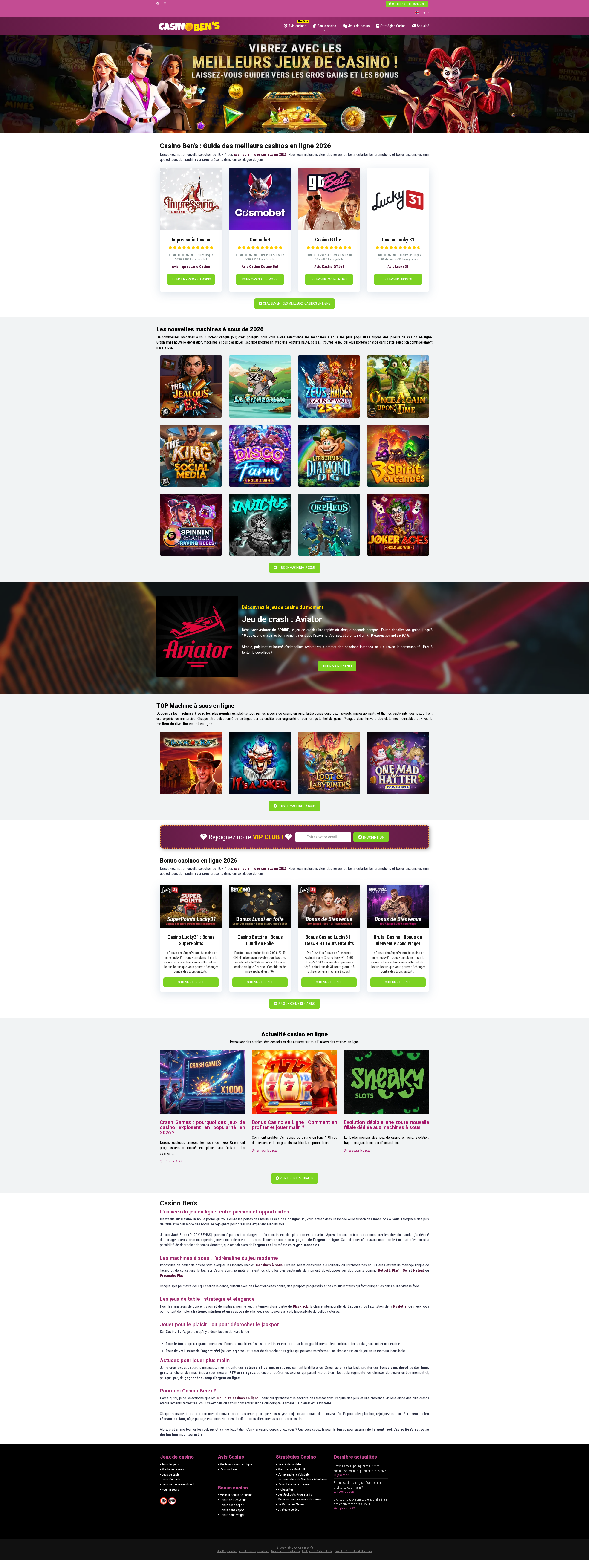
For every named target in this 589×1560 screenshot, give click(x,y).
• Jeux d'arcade (170, 1479)
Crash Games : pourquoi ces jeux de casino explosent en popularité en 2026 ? (202, 1127)
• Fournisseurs (169, 1489)
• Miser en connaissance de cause (298, 1499)
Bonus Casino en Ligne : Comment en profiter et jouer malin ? (294, 1124)
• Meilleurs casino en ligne (235, 1464)
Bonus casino (326, 26)
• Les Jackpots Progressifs (294, 1494)
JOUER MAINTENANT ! (337, 666)
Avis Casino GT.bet (329, 266)
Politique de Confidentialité (317, 1551)
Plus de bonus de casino (296, 1004)
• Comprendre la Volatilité (293, 1474)
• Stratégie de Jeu (287, 1509)
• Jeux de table (169, 1474)
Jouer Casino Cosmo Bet (260, 279)
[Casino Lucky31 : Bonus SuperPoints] (191, 926)
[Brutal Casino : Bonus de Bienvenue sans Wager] (398, 926)
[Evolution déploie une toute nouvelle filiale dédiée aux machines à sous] (386, 1082)
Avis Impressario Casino (191, 266)
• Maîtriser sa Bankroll (290, 1469)
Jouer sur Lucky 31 (398, 279)
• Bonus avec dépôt (231, 1505)
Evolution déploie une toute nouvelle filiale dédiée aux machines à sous (386, 1124)
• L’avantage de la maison (293, 1484)
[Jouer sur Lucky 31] (398, 228)
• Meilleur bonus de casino (235, 1495)
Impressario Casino (191, 240)
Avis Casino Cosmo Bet (260, 266)
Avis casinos (297, 26)
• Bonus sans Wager (231, 1515)
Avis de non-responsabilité (254, 1551)
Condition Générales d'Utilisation (353, 1551)
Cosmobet (260, 240)
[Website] (165, 3)
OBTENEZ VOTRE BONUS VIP (408, 4)
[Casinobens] (189, 24)
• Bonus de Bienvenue (232, 1500)
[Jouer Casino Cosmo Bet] (260, 228)
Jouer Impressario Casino (191, 279)
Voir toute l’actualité (296, 1178)
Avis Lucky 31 (398, 266)
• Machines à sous (172, 1469)
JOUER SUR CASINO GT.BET (329, 279)
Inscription (373, 837)
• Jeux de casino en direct (177, 1484)
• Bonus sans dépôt (231, 1510)
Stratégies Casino (392, 26)
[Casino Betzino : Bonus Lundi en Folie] (260, 926)
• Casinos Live (227, 1469)
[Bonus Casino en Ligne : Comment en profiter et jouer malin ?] (294, 1082)
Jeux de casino (358, 26)
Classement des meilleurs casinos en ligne (296, 303)
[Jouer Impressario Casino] (191, 228)
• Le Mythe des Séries (290, 1504)
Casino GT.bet (329, 240)
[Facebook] (157, 3)
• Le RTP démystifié (288, 1464)
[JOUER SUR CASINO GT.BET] (329, 228)
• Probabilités (285, 1489)
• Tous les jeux (169, 1464)
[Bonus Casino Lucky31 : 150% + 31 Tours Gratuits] (329, 926)
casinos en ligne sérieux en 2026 (260, 154)
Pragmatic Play (171, 1275)
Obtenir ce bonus (191, 982)
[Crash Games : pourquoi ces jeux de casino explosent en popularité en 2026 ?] (202, 1082)
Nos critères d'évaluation (285, 1551)
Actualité (422, 26)
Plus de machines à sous (296, 568)
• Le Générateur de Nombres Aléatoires (302, 1479)
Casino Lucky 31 (398, 240)
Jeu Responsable (227, 1551)
